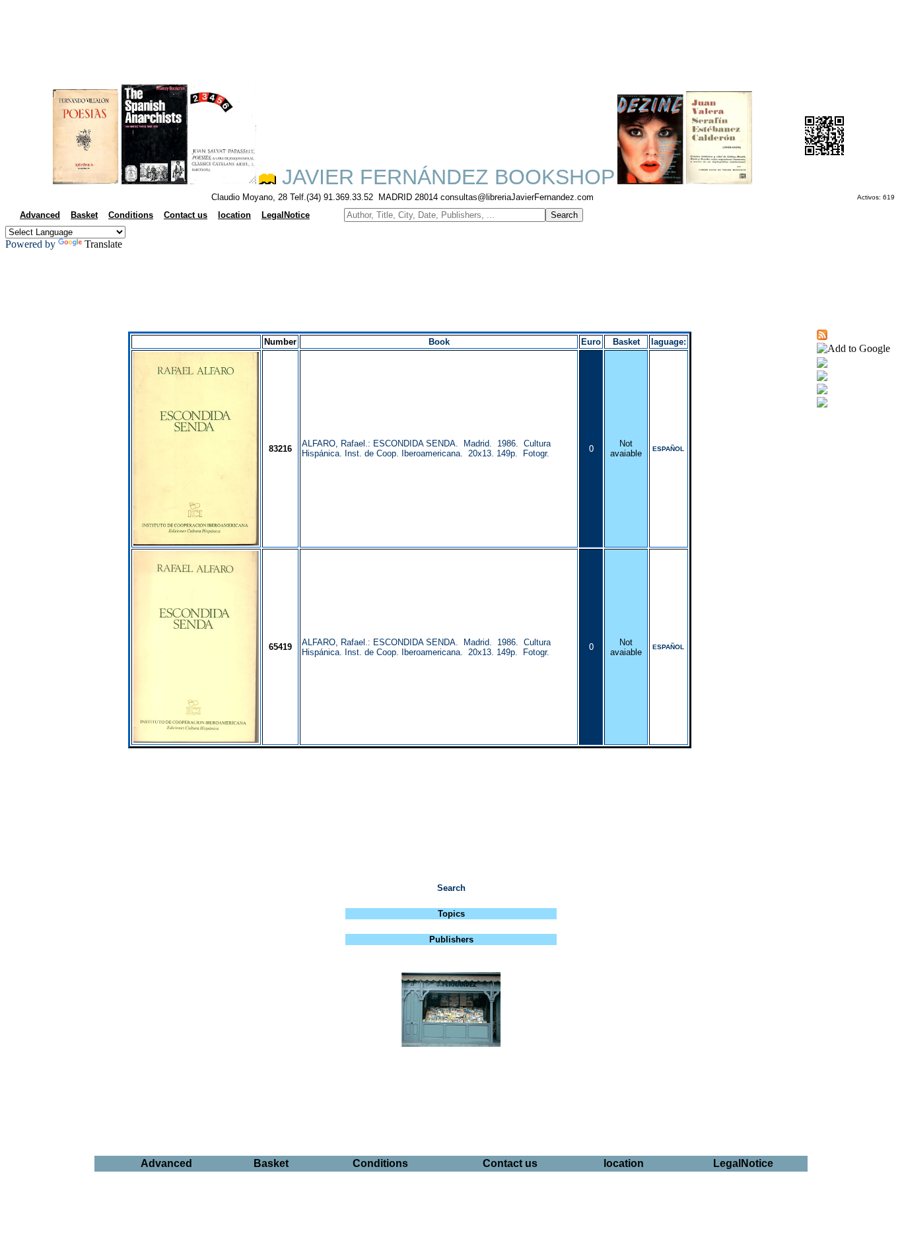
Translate (103, 244)
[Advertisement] (451, 37)
